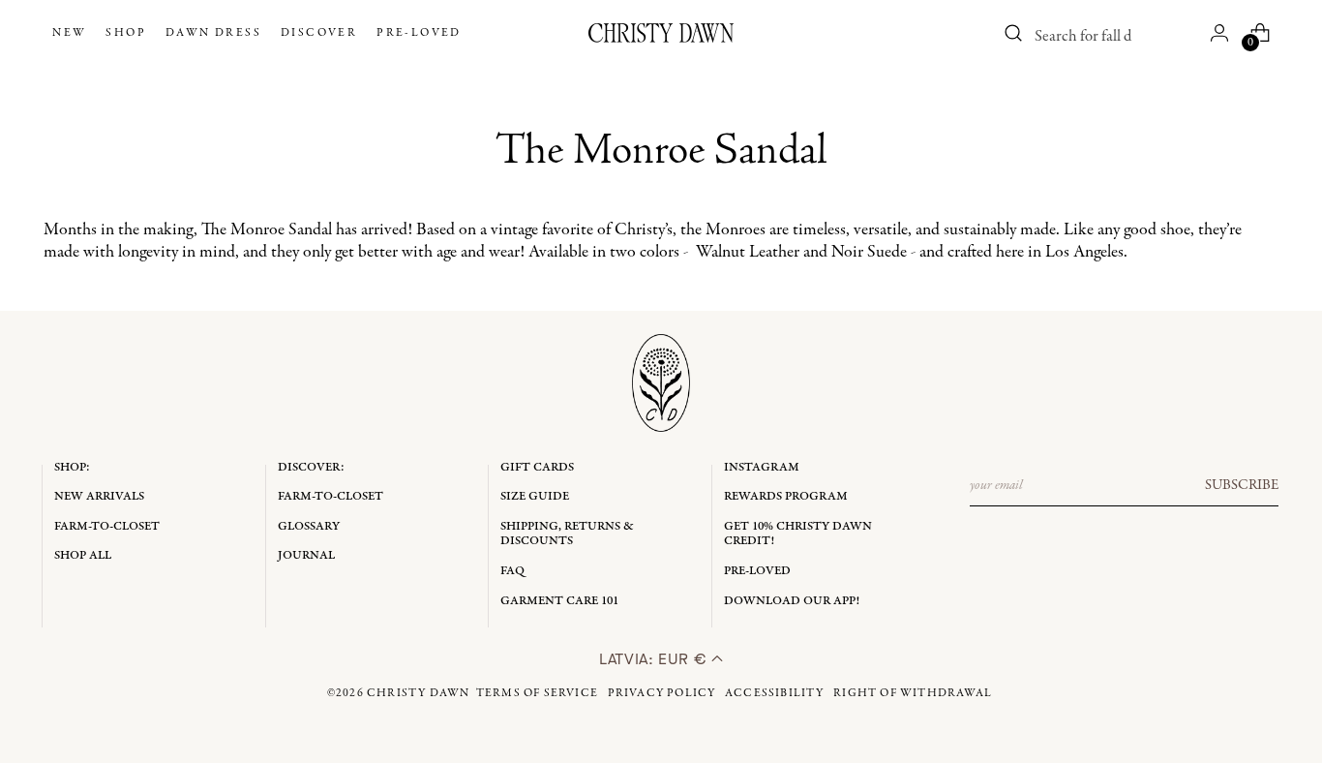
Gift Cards (537, 467)
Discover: (311, 467)
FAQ (512, 571)
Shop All (82, 555)
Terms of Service (537, 693)
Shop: (72, 467)
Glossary (309, 526)
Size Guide (534, 496)
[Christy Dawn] (661, 33)
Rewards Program (786, 496)
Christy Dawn (418, 693)
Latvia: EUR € (655, 659)
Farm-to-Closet (107, 526)
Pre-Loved (757, 571)
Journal (306, 555)
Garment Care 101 (559, 601)
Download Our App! (791, 601)
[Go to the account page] (1219, 33)
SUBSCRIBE (1241, 485)
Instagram (761, 467)
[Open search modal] (1014, 33)
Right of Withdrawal (912, 693)
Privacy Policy (662, 693)
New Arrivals (99, 496)
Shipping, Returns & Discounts (567, 534)
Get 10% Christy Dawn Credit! (798, 534)
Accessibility (775, 693)
